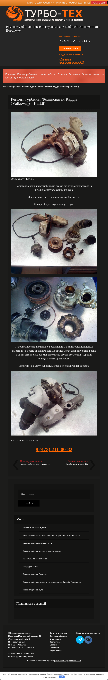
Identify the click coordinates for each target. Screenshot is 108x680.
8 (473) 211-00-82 (54, 449)
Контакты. (55, 642)
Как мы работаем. (58, 636)
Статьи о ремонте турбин (34, 528)
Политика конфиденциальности (68, 661)
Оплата (86, 74)
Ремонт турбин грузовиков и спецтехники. (42, 551)
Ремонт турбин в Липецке (35, 574)
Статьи (53, 645)
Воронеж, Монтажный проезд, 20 (24, 636)
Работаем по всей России (35, 559)
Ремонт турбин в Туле (33, 590)
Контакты (98, 74)
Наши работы (47, 74)
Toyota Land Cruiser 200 (77, 464)
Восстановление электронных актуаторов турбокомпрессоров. (52, 535)
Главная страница (11, 86)
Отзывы (62, 74)
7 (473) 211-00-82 (75, 41)
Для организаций (24, 77)
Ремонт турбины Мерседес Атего (35, 464)
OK (61, 677)
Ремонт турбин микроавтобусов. (38, 543)
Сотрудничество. (31, 566)
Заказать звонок (70, 48)
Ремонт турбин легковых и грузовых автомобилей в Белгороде (52, 582)
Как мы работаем (27, 74)
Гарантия (74, 74)
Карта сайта (56, 651)
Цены (8, 77)
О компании (55, 639)
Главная (10, 74)
